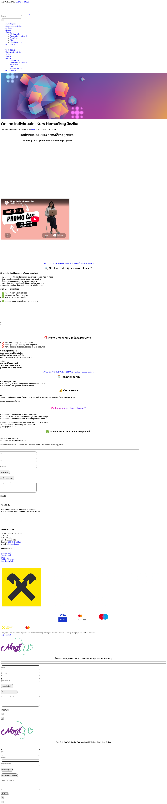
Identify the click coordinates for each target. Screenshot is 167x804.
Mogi (33, 129)
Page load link (6, 635)
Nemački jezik (6, 555)
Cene (3, 557)
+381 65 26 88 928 (22, 2)
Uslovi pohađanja (7, 561)
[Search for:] (11, 17)
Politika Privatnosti (7, 559)
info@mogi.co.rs (13, 544)
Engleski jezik (6, 553)
